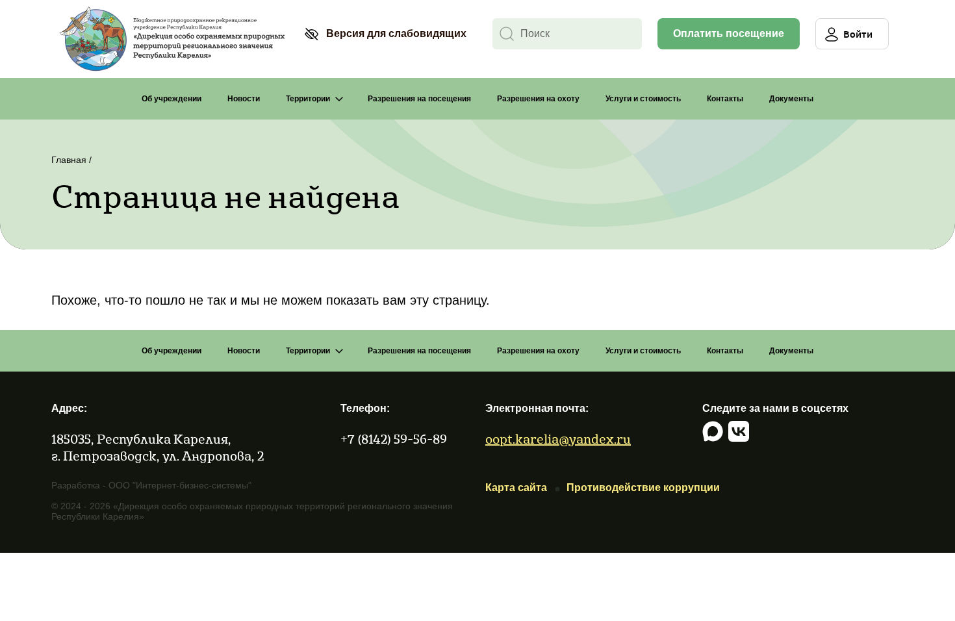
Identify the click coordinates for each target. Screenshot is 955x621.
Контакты (725, 98)
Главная (68, 160)
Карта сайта (516, 487)
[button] (385, 33)
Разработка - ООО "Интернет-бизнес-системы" (151, 485)
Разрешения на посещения (419, 98)
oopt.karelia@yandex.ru (558, 438)
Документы (791, 98)
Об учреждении (171, 98)
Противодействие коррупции (643, 487)
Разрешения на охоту (538, 98)
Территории (308, 98)
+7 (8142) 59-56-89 (393, 438)
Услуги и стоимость (643, 98)
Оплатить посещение (728, 33)
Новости (243, 98)
